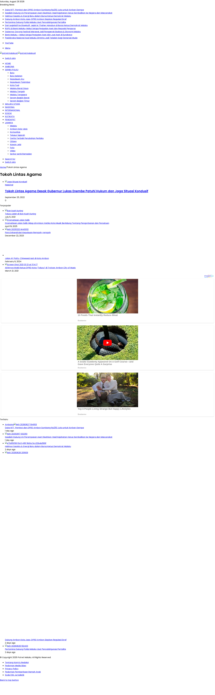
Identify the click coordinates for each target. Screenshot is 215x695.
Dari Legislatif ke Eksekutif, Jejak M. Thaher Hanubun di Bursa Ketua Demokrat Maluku (46, 25)
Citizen (13, 141)
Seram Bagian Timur (20, 100)
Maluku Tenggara (18, 94)
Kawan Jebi (15, 144)
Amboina (9, 66)
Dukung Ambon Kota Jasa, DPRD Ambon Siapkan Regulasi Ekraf (36, 19)
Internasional (12, 110)
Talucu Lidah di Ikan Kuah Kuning (20, 213)
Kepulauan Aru (17, 79)
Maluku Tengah (17, 91)
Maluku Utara (12, 104)
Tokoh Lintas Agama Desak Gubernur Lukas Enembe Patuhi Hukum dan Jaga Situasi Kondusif (76, 191)
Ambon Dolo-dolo (18, 129)
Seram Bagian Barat (19, 97)
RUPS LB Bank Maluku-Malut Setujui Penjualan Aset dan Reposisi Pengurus (40, 28)
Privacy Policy (11, 668)
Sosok (8, 113)
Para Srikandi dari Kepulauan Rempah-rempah (28, 232)
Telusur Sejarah (17, 135)
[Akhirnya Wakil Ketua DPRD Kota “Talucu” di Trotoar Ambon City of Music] (21, 264)
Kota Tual (14, 85)
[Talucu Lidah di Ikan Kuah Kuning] (14, 210)
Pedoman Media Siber (15, 665)
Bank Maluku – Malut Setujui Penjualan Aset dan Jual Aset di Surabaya (38, 34)
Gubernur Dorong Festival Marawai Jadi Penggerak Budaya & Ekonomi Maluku (43, 31)
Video (12, 150)
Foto (12, 147)
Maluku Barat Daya (19, 88)
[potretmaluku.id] (18, 53)
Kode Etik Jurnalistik (14, 675)
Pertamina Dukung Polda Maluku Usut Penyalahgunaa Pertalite (35, 22)
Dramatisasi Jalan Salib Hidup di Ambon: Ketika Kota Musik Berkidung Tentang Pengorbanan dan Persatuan (57, 223)
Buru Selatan (16, 75)
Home (8, 63)
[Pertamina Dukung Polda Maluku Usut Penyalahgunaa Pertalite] (16, 646)
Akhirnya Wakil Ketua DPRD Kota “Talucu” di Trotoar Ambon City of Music (40, 267)
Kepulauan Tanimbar (20, 82)
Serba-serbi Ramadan (21, 153)
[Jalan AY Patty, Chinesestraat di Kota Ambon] (18, 255)
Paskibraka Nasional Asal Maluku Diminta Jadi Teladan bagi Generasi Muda (41, 37)
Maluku (13, 125)
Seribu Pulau (11, 69)
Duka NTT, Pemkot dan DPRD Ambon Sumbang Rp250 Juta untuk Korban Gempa (44, 9)
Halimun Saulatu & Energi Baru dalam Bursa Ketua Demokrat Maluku (38, 16)
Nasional (10, 107)
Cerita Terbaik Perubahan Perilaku (27, 138)
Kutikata (10, 116)
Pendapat (10, 119)
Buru (12, 72)
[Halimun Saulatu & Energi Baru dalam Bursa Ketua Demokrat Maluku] (25, 443)
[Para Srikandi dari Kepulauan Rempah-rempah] (16, 229)
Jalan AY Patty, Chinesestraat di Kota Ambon (27, 258)
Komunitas (15, 132)
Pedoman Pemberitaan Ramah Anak (23, 671)
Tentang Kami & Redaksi (17, 662)
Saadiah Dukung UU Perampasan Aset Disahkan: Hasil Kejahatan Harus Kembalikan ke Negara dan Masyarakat (58, 12)
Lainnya (9, 122)
